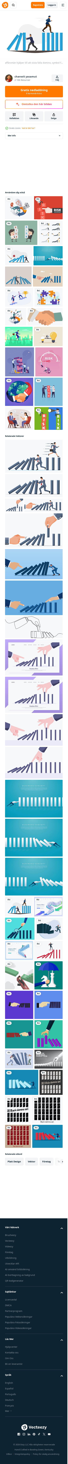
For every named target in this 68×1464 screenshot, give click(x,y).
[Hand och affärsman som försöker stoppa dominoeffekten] (17, 281)
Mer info (12, 134)
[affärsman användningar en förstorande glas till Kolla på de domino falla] (19, 1129)
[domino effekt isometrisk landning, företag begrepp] (19, 1106)
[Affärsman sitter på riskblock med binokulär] (19, 583)
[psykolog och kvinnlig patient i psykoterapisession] (19, 559)
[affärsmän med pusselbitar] (19, 386)
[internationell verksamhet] (48, 502)
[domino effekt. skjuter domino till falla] (21, 1414)
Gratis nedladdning (34, 91)
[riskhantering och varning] (19, 206)
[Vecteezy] (5, 5)
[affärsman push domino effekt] (19, 1258)
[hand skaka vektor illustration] (22, 406)
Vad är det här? (28, 128)
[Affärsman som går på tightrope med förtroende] (19, 426)
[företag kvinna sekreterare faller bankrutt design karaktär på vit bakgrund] (19, 1199)
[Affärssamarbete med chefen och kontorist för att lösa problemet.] (19, 532)
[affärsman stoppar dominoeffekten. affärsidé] (19, 303)
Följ (57, 80)
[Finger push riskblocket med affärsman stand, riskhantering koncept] (19, 230)
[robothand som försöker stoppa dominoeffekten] (19, 1391)
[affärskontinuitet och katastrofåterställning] (45, 386)
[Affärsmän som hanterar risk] (21, 255)
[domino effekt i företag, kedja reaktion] (47, 1150)
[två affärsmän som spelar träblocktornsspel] (19, 472)
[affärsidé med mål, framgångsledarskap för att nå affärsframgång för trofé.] (19, 366)
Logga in (52, 5)
